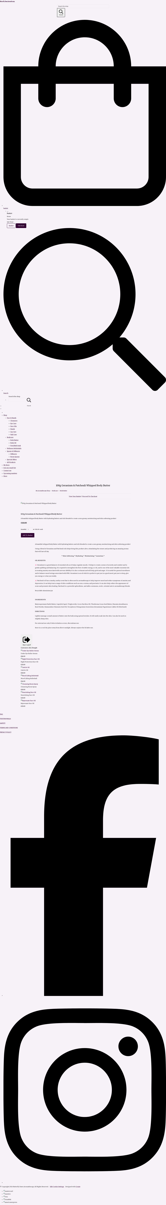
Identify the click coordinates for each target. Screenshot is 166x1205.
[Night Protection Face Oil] (30, 659)
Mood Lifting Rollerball (29, 678)
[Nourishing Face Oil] (28, 692)
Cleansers (13, 421)
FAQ (1, 714)
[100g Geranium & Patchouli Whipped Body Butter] (23, 509)
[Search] (29, 400)
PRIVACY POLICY (5, 732)
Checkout (21, 226)
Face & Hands (11, 418)
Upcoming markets (10, 473)
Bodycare (10, 437)
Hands (12, 429)
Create (78, 1186)
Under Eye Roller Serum (29, 653)
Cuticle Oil (24, 670)
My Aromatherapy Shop (43, 490)
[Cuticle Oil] (25, 667)
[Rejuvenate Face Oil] (28, 700)
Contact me (7, 470)
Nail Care (13, 434)
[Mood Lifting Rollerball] (29, 676)
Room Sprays (15, 457)
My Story (6, 465)
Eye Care (13, 423)
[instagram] (84, 1182)
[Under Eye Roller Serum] (30, 651)
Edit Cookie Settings (57, 1186)
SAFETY (2, 723)
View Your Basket (75, 496)
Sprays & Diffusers (13, 451)
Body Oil (13, 443)
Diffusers (13, 454)
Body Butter (14, 440)
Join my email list (9, 468)
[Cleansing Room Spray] (29, 684)
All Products (11, 462)
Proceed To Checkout (89, 496)
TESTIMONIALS (5, 719)
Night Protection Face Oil (29, 662)
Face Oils (13, 426)
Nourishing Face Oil (28, 695)
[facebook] (84, 995)
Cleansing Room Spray (29, 687)
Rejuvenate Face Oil (27, 703)
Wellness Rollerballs (14, 448)
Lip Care (13, 432)
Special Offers (12, 459)
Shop (5, 415)
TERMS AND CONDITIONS (9, 728)
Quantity (23, 529)
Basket (11, 226)
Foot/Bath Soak (15, 446)
